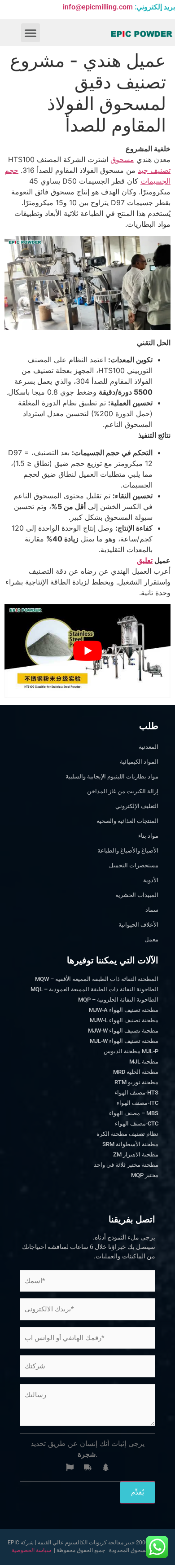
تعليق (145, 560)
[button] (30, 32)
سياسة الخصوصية (31, 1550)
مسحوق (122, 159)
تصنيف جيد (154, 170)
